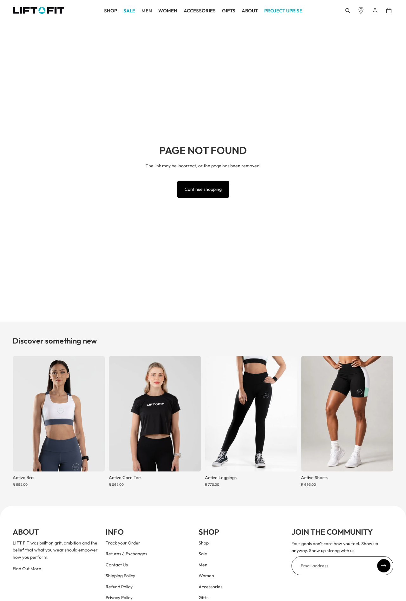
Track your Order (123, 543)
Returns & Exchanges (126, 554)
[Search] (348, 10)
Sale (203, 554)
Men (203, 565)
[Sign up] (383, 565)
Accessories (210, 587)
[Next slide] (95, 414)
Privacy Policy (119, 597)
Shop (204, 543)
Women (206, 576)
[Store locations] (361, 10)
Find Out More (27, 569)
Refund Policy (119, 587)
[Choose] (95, 461)
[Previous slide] (22, 414)
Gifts (203, 597)
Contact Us (117, 565)
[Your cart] (389, 10)
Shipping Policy (120, 576)
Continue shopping (203, 189)
